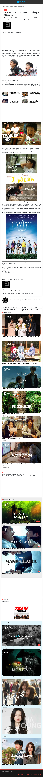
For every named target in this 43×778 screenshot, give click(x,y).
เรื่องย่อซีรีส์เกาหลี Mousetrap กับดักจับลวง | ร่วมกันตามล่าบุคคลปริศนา (16, 676)
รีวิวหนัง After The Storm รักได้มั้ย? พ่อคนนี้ (13, 388)
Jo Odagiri (14, 278)
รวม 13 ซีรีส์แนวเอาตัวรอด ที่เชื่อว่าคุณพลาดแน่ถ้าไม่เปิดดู (13, 646)
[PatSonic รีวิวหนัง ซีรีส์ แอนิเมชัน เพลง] (21, 2)
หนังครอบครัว (16, 279)
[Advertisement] (21, 41)
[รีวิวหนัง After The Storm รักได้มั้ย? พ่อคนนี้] (21, 377)
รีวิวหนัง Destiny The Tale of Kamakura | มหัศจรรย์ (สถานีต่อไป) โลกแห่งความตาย (20, 337)
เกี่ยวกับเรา (22, 774)
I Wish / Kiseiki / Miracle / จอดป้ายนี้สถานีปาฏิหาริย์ (18, 262)
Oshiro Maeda (9, 279)
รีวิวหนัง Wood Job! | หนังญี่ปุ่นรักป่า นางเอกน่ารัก (15, 413)
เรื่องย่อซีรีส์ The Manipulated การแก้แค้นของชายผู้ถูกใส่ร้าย (13, 573)
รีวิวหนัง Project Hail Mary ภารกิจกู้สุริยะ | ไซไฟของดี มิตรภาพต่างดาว (15, 523)
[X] (12, 303)
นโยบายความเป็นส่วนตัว (29, 774)
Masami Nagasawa (31, 278)
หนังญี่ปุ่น (22, 279)
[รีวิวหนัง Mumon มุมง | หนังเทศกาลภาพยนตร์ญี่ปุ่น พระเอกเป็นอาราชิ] (25, 101)
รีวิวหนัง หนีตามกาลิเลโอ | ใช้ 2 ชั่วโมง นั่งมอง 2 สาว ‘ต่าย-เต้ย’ (13, 705)
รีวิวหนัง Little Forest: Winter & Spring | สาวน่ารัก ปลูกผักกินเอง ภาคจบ (14, 101)
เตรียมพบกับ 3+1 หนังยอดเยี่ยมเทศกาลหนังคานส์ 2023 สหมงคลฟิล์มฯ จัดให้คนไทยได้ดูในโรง (31, 94)
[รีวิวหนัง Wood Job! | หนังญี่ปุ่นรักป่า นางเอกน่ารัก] (21, 402)
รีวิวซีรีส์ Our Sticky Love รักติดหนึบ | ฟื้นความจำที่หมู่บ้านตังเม (14, 764)
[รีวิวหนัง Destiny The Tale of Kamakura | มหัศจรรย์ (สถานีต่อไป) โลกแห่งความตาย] (21, 325)
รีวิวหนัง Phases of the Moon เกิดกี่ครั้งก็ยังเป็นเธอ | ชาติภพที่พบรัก (14, 94)
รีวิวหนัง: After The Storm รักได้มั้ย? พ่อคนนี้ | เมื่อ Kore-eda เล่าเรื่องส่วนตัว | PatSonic (21, 475)
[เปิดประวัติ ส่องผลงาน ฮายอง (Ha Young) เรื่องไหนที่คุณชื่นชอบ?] (21, 721)
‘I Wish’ (34, 53)
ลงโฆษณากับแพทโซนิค (6, 601)
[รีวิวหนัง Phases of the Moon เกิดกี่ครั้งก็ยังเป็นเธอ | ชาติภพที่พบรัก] (5, 94)
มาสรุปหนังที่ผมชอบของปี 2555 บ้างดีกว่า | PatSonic (15, 474)
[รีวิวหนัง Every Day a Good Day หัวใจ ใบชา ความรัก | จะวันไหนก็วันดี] (21, 351)
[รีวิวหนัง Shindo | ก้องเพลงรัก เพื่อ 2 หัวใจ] (21, 427)
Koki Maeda (20, 278)
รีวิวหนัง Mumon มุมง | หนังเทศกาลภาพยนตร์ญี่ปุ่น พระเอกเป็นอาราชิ (34, 101)
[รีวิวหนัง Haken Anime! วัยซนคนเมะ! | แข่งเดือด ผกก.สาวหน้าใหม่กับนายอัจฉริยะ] (21, 452)
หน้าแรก (3, 6)
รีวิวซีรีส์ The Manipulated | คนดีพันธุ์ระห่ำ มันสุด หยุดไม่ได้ (13, 548)
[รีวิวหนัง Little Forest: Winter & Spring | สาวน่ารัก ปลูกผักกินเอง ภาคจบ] (5, 101)
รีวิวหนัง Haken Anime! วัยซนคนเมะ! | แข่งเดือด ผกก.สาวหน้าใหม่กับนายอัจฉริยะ (21, 464)
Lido (25, 278)
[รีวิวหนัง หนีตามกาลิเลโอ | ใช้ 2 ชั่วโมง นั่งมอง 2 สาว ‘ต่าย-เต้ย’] (21, 692)
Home (19, 774)
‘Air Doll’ (11, 57)
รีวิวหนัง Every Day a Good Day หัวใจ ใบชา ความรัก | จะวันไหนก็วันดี (20, 363)
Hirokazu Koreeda (12, 263)
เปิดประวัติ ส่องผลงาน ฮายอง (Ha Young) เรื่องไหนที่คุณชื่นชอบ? (14, 735)
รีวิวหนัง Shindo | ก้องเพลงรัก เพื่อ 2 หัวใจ (13, 439)
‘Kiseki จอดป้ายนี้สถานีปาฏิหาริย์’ (24, 202)
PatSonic (12, 28)
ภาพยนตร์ (7, 6)
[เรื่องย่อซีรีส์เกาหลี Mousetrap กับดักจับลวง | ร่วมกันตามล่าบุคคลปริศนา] (21, 662)
